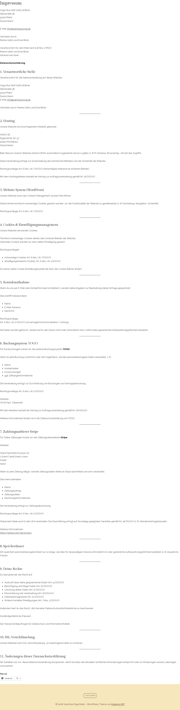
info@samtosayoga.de (18, 28)
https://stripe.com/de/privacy (16, 532)
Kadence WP (118, 704)
